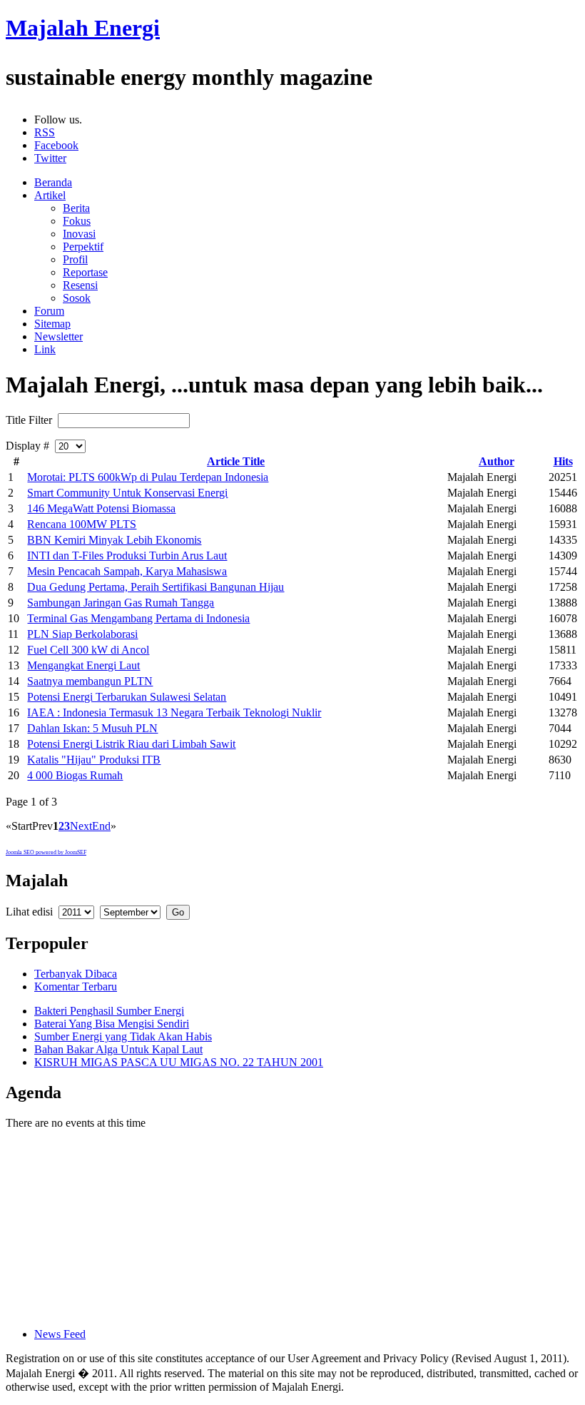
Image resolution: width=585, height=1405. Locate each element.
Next (81, 826)
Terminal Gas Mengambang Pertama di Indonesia (138, 618)
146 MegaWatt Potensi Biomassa (101, 508)
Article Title (236, 461)
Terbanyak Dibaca (75, 974)
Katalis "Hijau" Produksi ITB (94, 760)
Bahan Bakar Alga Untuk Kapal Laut (118, 1049)
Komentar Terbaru (75, 986)
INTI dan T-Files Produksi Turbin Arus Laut (127, 555)
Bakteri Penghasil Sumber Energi (109, 1011)
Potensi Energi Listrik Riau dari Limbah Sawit (131, 744)
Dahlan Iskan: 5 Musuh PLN (92, 728)
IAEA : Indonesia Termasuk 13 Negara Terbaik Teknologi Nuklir (174, 712)
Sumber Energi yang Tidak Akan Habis (123, 1036)
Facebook (56, 145)
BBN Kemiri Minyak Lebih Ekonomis (114, 540)
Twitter (50, 158)
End (101, 826)
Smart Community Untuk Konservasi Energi (127, 493)
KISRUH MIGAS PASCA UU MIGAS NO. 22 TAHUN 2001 (178, 1062)
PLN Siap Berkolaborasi (82, 634)
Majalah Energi (83, 28)
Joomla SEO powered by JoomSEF (46, 852)
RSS (44, 132)
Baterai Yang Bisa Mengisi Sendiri (111, 1024)
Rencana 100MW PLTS (81, 524)
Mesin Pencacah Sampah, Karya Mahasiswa (127, 571)
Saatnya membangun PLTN (90, 681)
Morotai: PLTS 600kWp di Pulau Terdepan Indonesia (147, 477)
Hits (563, 461)
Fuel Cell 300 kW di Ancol (88, 650)
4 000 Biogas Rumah (75, 775)
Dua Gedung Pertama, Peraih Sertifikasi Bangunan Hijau (155, 587)
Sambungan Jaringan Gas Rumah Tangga (120, 603)
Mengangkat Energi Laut (83, 665)
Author (496, 461)
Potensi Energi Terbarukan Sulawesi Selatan (126, 697)
